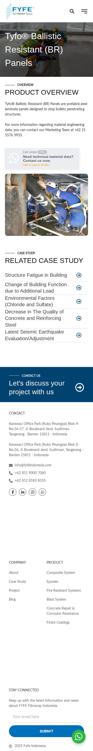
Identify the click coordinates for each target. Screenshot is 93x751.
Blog (12, 599)
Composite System (61, 573)
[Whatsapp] (42, 492)
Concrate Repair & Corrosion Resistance (63, 611)
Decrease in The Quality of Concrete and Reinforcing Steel (34, 318)
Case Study (17, 582)
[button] (72, 11)
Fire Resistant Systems (64, 590)
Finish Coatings (58, 622)
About (13, 573)
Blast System (56, 599)
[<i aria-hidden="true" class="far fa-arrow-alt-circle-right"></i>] (78, 275)
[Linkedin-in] (22, 492)
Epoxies (52, 582)
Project (14, 590)
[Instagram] (32, 492)
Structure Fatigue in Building (36, 275)
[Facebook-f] (12, 492)
